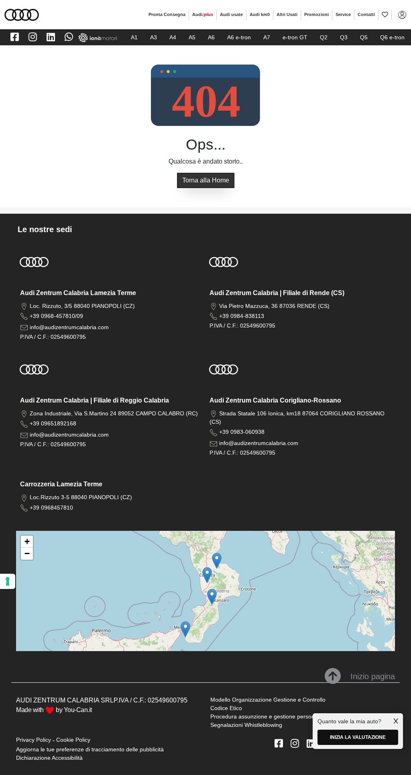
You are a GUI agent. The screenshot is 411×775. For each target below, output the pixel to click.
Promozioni (316, 14)
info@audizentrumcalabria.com (69, 327)
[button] (212, 597)
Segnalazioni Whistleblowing (246, 725)
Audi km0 (260, 14)
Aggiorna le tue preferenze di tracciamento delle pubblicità (90, 749)
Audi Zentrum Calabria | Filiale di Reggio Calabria (94, 400)
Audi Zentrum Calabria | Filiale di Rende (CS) (277, 292)
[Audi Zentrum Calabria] (21, 14)
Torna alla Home (205, 180)
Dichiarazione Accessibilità (49, 758)
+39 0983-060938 (242, 432)
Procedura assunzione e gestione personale (266, 716)
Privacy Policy (33, 740)
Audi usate (231, 14)
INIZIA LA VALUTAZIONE (358, 737)
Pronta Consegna (167, 14)
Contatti (366, 14)
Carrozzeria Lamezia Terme (61, 484)
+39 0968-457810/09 (56, 316)
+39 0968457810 (51, 507)
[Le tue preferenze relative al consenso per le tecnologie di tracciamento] (7, 581)
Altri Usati (287, 14)
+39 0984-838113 (241, 316)
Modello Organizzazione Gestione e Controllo (268, 699)
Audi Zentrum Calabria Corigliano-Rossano (275, 400)
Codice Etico (226, 708)
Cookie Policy (73, 740)
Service (343, 14)
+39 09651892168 (53, 423)
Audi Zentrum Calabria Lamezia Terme (78, 292)
